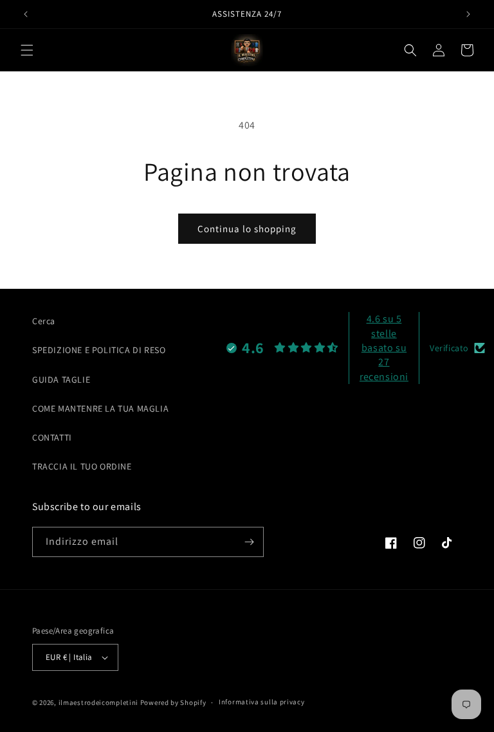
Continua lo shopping (247, 229)
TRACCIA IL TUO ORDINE (82, 466)
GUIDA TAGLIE (61, 379)
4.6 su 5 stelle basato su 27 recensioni (384, 347)
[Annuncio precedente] (26, 14)
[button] (27, 50)
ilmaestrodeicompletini (98, 702)
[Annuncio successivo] (468, 14)
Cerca (43, 321)
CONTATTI (52, 437)
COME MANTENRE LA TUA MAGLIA (100, 408)
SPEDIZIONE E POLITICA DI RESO (98, 350)
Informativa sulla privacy (262, 701)
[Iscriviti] (249, 542)
